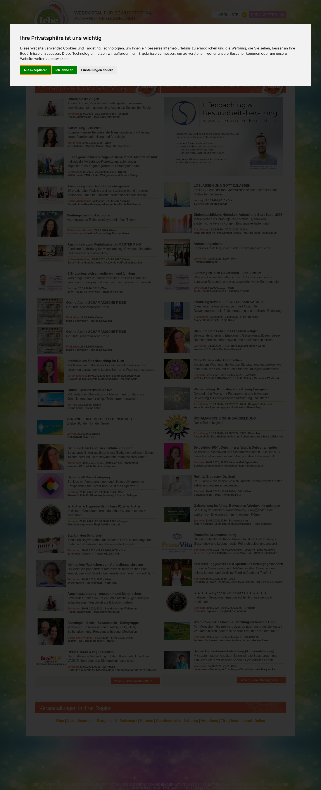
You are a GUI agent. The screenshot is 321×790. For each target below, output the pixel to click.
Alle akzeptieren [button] (36, 70)
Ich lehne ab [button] (64, 70)
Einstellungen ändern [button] (97, 70)
